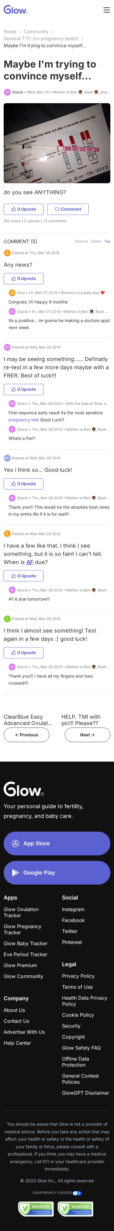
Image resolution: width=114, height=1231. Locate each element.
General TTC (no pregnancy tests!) (41, 38)
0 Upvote (26, 209)
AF (29, 562)
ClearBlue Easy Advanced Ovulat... (28, 720)
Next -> (87, 734)
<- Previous (26, 734)
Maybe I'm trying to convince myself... (45, 45)
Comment (71, 209)
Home (10, 31)
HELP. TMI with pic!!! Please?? (81, 720)
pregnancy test (24, 419)
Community (36, 31)
